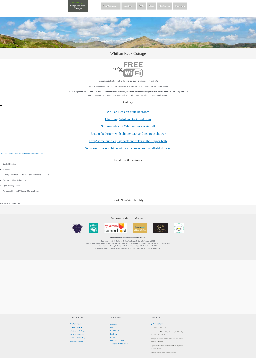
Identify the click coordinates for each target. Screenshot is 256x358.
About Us (113, 324)
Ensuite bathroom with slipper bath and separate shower (128, 133)
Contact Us (164, 6)
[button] (117, 6)
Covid (112, 337)
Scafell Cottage (76, 327)
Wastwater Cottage (77, 331)
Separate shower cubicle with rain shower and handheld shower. (128, 148)
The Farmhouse (76, 324)
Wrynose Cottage (76, 341)
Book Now (180, 6)
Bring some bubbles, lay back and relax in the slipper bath (128, 141)
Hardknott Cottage (77, 334)
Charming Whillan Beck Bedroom (128, 119)
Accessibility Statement (119, 344)
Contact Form (158, 324)
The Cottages (109, 6)
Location (128, 6)
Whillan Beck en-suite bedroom (128, 112)
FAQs (141, 6)
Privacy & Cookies (117, 340)
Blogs (151, 6)
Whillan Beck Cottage (78, 338)
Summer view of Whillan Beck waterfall (128, 126)
